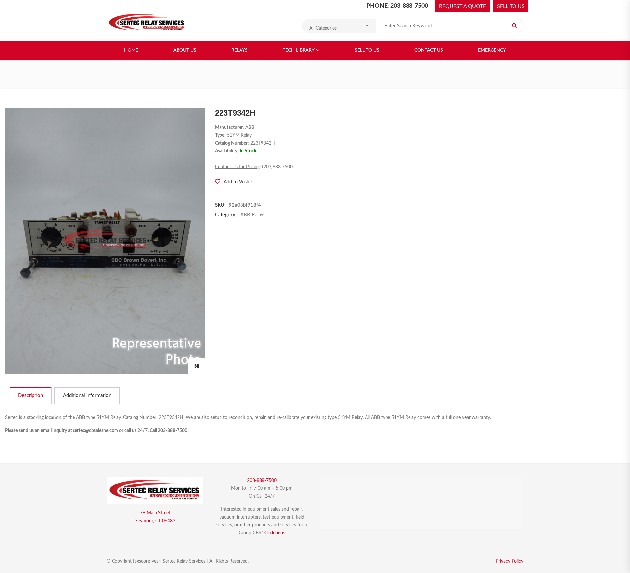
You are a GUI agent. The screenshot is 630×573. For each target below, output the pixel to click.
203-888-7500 (262, 480)
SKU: (220, 205)
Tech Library (299, 50)
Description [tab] (30, 395)
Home (131, 50)
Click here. (274, 533)
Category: (226, 214)
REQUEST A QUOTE (462, 6)
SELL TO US (511, 6)
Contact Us (428, 50)
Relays (239, 50)
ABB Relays (253, 214)
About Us (184, 50)
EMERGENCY (492, 50)
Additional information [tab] (87, 395)
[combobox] (339, 26)
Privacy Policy (509, 561)
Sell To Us (367, 50)
